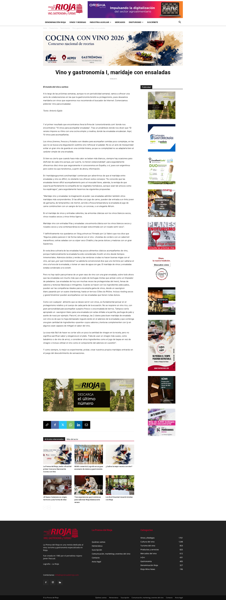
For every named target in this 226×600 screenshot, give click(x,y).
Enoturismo (135, 22)
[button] (180, 22)
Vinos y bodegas (77, 22)
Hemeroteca (97, 546)
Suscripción (97, 550)
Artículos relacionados (54, 439)
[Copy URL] (47, 425)
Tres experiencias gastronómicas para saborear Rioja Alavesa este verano (87, 499)
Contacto (96, 557)
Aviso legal (96, 561)
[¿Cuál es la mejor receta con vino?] (120, 454)
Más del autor (72, 439)
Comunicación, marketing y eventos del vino (111, 553)
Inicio (45, 28)
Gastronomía (65, 28)
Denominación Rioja (55, 22)
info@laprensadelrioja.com (67, 575)
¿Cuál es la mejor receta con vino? (119, 466)
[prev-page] (44, 507)
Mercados (120, 22)
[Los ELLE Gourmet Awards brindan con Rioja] (120, 485)
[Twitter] (63, 425)
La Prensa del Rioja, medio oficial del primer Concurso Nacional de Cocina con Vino (57, 469)
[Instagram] (52, 582)
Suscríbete (152, 22)
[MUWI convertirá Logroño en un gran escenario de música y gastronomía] (88, 454)
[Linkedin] (78, 425)
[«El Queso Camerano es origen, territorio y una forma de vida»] (57, 485)
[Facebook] (55, 425)
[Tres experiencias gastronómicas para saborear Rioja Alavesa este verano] (88, 485)
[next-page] (49, 507)
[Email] (86, 425)
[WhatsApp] (71, 425)
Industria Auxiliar (99, 22)
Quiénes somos (98, 542)
